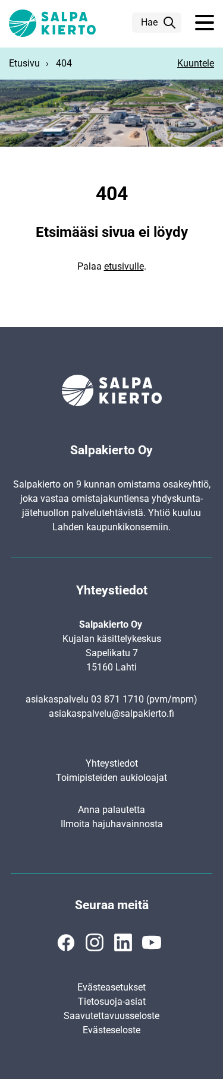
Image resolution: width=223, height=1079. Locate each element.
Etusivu (24, 63)
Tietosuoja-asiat (112, 1001)
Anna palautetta (111, 809)
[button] (204, 23)
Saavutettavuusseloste (111, 1015)
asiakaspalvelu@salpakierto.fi (111, 713)
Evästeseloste (111, 1030)
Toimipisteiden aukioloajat (111, 777)
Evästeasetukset (111, 987)
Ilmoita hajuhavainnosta (112, 824)
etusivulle (124, 266)
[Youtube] (152, 942)
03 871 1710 (117, 699)
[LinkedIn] (123, 942)
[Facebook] (66, 942)
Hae (149, 22)
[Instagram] (94, 942)
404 (64, 63)
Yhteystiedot (112, 763)
